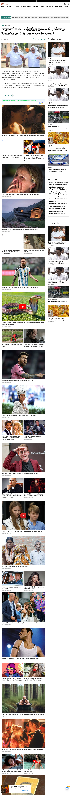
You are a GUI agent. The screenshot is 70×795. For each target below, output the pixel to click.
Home (2, 6)
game (60, 6)
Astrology (36, 6)
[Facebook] (33, 1)
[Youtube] (37, 1)
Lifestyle (23, 6)
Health (51, 6)
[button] (68, 4)
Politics (16, 6)
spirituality (44, 6)
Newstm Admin (6, 37)
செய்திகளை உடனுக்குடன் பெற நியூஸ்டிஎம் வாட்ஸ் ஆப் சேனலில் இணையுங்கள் (20, 100)
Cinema (29, 6)
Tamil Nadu (9, 6)
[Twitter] (35, 1)
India (56, 6)
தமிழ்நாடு (7, 25)
